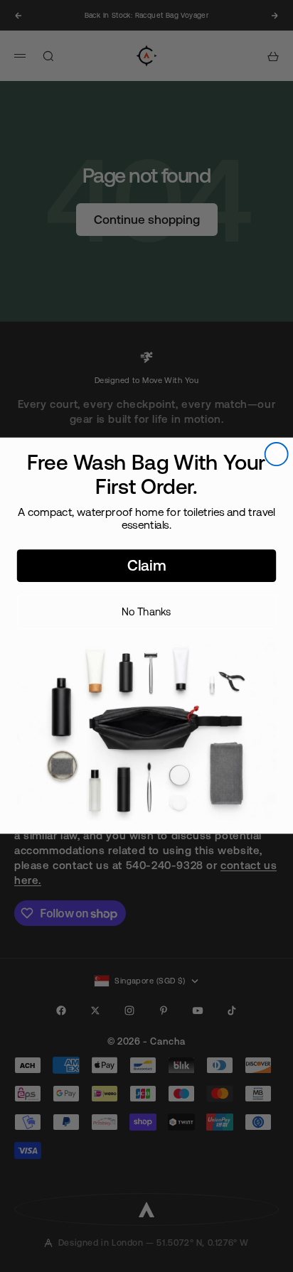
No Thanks (146, 611)
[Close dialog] (276, 454)
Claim (146, 565)
